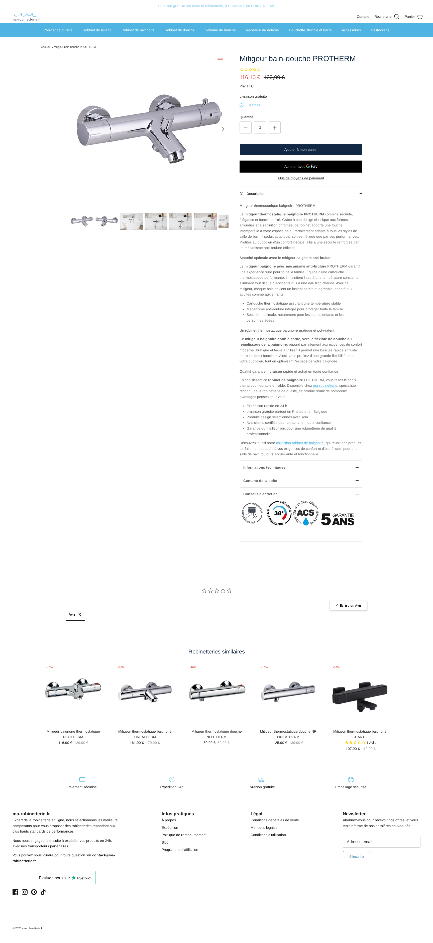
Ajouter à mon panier (301, 150)
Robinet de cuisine (58, 30)
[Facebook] (15, 892)
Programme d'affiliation (180, 850)
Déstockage (380, 30)
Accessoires (351, 30)
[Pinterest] (34, 892)
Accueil (45, 47)
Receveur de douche (262, 30)
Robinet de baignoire (138, 30)
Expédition (170, 828)
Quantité (246, 117)
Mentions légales (264, 828)
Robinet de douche (180, 30)
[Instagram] (25, 892)
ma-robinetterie (325, 385)
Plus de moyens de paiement (301, 178)
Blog (165, 842)
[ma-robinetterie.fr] (26, 17)
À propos (169, 820)
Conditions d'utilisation (268, 835)
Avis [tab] (72, 614)
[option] (150, 129)
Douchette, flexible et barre (310, 30)
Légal (256, 813)
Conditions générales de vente (275, 820)
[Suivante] (223, 129)
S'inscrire (356, 857)
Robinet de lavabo (97, 30)
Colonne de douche (220, 30)
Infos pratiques (178, 813)
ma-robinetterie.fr (32, 928)
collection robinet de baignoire (300, 443)
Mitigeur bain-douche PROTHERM (75, 47)
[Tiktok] (43, 892)
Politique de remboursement (184, 835)
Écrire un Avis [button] (351, 605)
